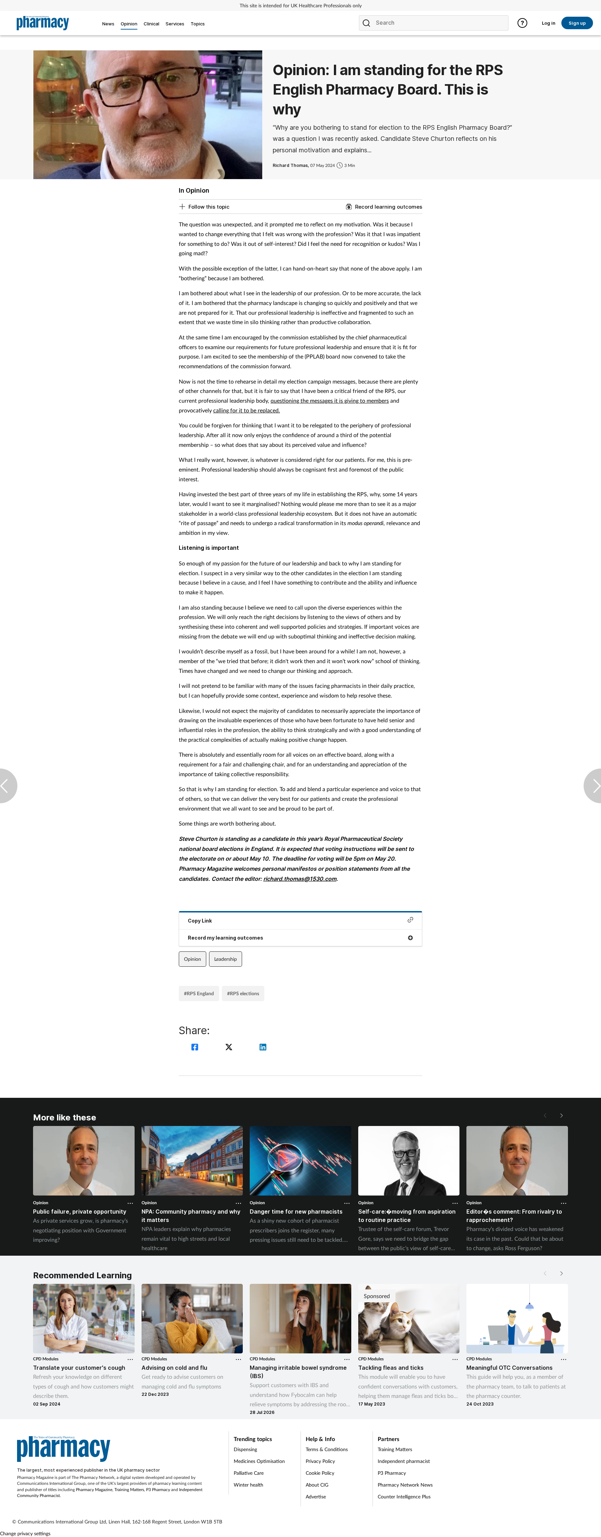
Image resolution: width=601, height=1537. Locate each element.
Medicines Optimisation (259, 1461)
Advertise (316, 1496)
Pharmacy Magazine (94, 1489)
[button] (561, 1115)
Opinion (192, 959)
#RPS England (199, 993)
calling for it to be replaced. (246, 410)
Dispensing (245, 1449)
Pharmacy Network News (405, 1485)
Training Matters (129, 1489)
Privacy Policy (320, 1461)
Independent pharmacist (404, 1461)
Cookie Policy (320, 1473)
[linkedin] (263, 1048)
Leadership (225, 959)
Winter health (248, 1485)
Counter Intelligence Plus (404, 1496)
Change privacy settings (25, 1533)
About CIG (317, 1485)
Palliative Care (249, 1473)
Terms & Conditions (327, 1449)
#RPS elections (243, 993)
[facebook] (196, 1048)
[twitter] (230, 1048)
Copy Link (200, 921)
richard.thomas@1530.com (299, 878)
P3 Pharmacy (158, 1489)
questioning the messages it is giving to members (330, 400)
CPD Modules (45, 1358)
